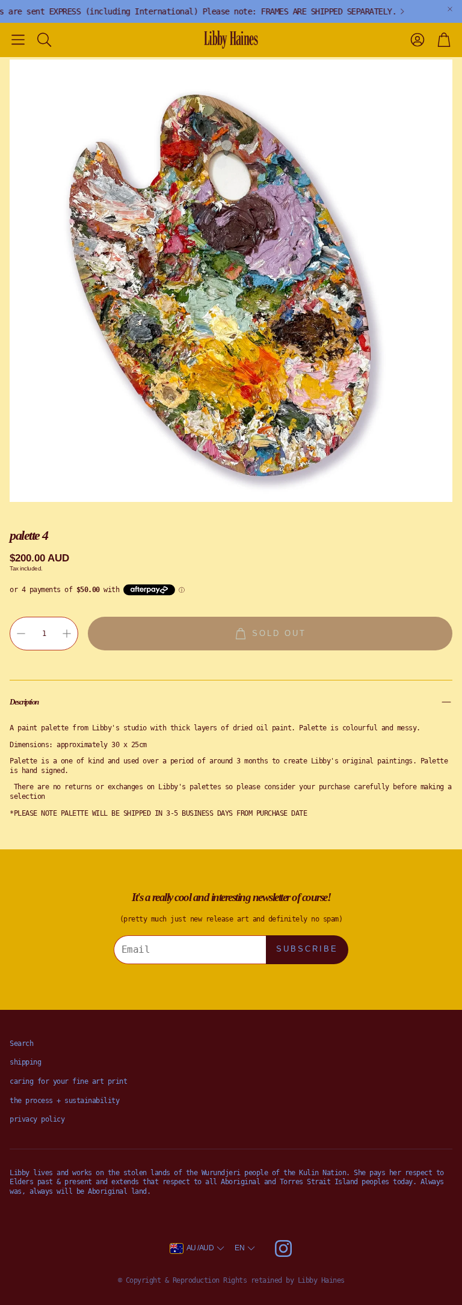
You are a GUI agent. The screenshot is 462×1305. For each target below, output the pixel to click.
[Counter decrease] (21, 633)
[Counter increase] (67, 633)
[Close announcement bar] (450, 9)
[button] (18, 39)
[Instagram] (283, 1248)
